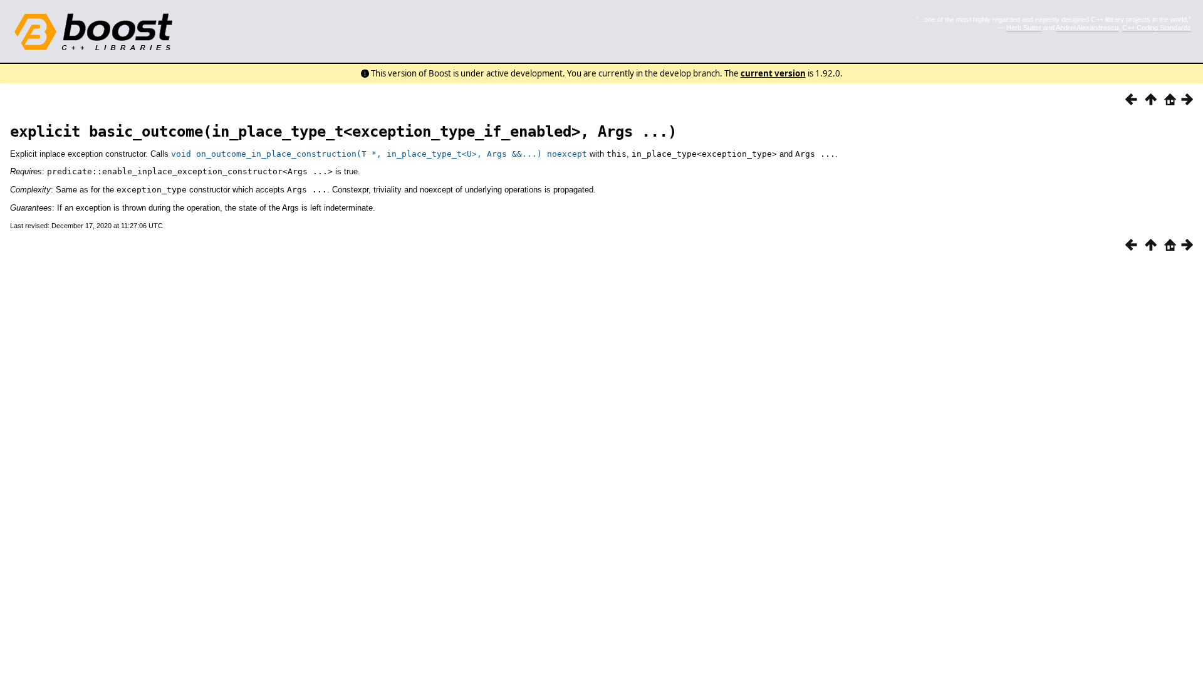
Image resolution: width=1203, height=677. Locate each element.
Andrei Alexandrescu (1087, 27)
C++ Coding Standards (1156, 27)
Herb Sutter (1023, 27)
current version (773, 73)
